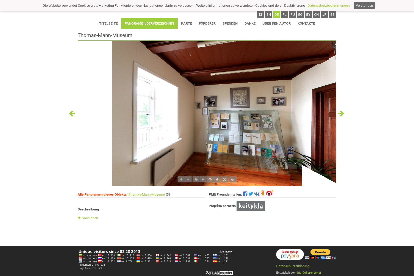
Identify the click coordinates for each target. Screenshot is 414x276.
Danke (250, 23)
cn (316, 15)
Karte (186, 23)
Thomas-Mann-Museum (146, 194)
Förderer (207, 23)
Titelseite (108, 23)
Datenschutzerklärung (293, 266)
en (269, 15)
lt (261, 15)
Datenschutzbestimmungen (329, 5)
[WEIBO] (270, 194)
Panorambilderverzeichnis (149, 23)
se (332, 15)
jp (324, 15)
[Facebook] (245, 194)
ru (292, 15)
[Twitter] (250, 194)
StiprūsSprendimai (308, 272)
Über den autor (276, 23)
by (308, 15)
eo (300, 15)
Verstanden (364, 5)
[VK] (257, 194)
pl (284, 15)
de (276, 15)
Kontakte (306, 23)
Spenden (230, 23)
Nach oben (89, 218)
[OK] (262, 194)
